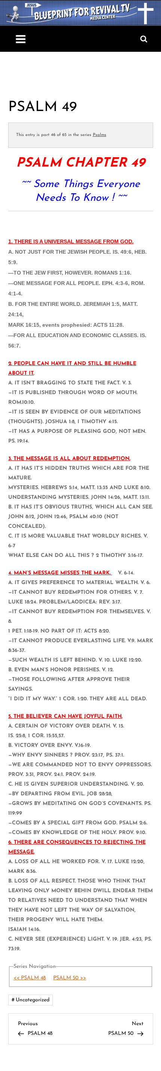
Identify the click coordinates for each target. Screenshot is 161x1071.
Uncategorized (32, 1000)
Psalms (99, 135)
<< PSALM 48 (29, 978)
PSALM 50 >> (69, 978)
